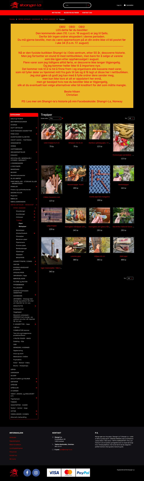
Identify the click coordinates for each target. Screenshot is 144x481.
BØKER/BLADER (19, 278)
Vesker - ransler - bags (19, 408)
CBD (15, 344)
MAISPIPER (20, 257)
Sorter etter (44, 118)
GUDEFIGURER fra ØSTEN (20, 137)
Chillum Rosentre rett (51, 197)
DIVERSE (14, 125)
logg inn (119, 5)
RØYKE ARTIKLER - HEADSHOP (29, 19)
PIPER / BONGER (49, 19)
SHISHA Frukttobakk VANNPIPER (20, 292)
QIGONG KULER (16, 192)
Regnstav (14, 195)
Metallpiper (20, 230)
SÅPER (13, 369)
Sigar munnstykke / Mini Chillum (53, 268)
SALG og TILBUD (17, 119)
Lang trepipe (52, 226)
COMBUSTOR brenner (21, 330)
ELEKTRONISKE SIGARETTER (21, 131)
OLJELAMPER (16, 178)
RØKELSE (14, 199)
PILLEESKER (17, 288)
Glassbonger (20, 211)
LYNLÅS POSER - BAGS (22, 338)
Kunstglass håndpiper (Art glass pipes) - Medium (83, 226)
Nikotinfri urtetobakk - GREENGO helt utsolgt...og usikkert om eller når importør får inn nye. (24, 318)
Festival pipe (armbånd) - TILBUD (126, 155)
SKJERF (13, 375)
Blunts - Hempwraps (20, 366)
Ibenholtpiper (123, 184)
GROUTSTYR (18, 306)
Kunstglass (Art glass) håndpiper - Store (104, 226)
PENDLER (14, 186)
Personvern (13, 452)
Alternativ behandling (18, 417)
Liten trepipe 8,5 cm (52, 143)
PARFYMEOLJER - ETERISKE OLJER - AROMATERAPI (24, 182)
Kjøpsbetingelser (15, 441)
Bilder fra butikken (15, 444)
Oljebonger (20, 251)
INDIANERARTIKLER (18, 152)
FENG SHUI (15, 134)
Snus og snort (18, 353)
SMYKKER (14, 382)
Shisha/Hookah (21, 233)
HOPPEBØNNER (16, 149)
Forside (12, 19)
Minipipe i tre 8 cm (76, 143)
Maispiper (22, 226)
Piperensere (20, 242)
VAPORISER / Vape (20, 275)
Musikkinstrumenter (18, 175)
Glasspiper (20, 236)
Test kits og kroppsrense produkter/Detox (22, 334)
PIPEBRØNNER (18, 285)
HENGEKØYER (16, 143)
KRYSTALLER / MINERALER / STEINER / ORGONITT (21, 159)
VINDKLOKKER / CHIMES (20, 414)
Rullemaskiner (18, 309)
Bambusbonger (21, 248)
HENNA (13, 146)
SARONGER (15, 372)
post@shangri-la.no (66, 449)
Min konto (13, 459)
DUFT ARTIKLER (17, 128)
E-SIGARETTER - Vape (21, 324)
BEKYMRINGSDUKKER (19, 122)
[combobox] (77, 5)
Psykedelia (17, 359)
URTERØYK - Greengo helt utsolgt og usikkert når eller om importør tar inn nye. (23, 301)
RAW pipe (123, 256)
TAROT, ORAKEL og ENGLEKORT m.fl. (22, 395)
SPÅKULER (15, 388)
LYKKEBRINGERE (17, 163)
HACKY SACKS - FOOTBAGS (21, 140)
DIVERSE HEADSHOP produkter (21, 268)
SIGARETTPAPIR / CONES (22, 261)
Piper (21, 223)
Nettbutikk (13, 437)
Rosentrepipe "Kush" (76, 184)
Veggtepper (17, 312)
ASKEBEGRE (17, 296)
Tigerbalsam (15, 399)
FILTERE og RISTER (20, 281)
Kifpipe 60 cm (99, 256)
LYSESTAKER (15, 166)
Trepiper (19, 220)
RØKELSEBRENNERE (18, 202)
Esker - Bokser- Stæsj (21, 363)
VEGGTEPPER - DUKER (19, 405)
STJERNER (14, 391)
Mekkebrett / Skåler (20, 356)
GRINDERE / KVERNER (21, 347)
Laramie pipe (76, 256)
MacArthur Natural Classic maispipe (126, 226)
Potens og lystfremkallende (21, 189)
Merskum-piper (21, 239)
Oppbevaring (18, 350)
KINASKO (14, 155)
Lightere (16, 327)
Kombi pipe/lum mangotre (99, 196)
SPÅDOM (14, 385)
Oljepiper (19, 254)
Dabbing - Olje (18, 341)
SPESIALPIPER (18, 272)
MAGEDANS (15, 169)
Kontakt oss (13, 455)
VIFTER (13, 411)
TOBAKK (14, 402)
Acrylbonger (20, 214)
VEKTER (16, 264)
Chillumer (19, 217)
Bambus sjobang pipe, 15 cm (100, 143)
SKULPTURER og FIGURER (20, 378)
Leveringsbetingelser (16, 448)
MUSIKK (14, 172)
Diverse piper (21, 245)
